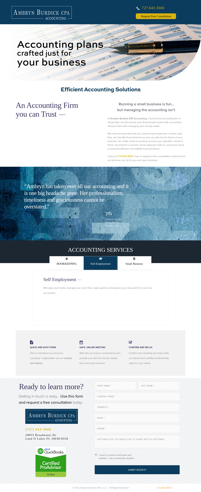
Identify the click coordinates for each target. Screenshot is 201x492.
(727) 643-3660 (38, 429)
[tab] (134, 263)
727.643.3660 (153, 8)
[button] (128, 169)
